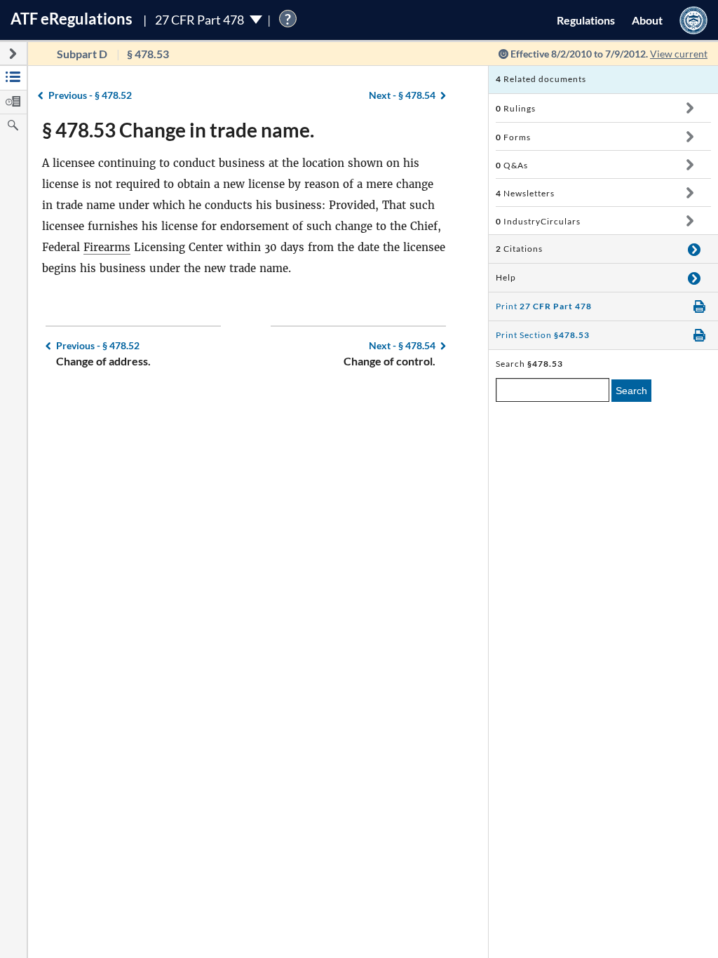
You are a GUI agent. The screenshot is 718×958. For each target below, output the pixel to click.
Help (506, 277)
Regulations (586, 20)
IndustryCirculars (538, 221)
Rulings (516, 108)
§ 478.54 (402, 95)
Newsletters (525, 193)
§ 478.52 (90, 95)
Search (631, 390)
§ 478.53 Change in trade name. (178, 130)
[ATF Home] (693, 20)
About (647, 20)
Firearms (106, 247)
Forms (513, 137)
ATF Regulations (72, 18)
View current (678, 54)
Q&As (512, 165)
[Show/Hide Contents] (689, 108)
